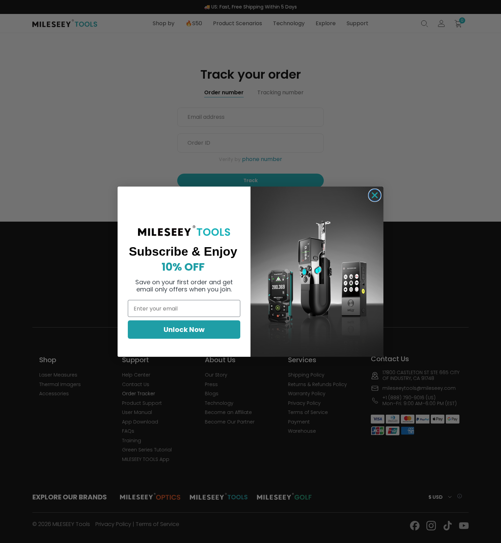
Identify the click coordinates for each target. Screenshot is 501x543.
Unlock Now (184, 329)
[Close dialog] (375, 195)
